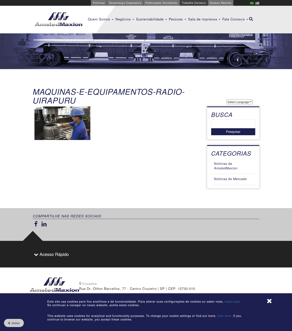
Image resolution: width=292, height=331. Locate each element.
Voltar (15, 323)
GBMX (58, 19)
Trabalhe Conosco (194, 3)
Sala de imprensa (203, 18)
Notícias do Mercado (230, 179)
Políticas (99, 3)
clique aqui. (232, 301)
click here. (224, 316)
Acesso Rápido (53, 254)
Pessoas (176, 18)
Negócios (123, 18)
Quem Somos (99, 18)
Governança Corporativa (125, 3)
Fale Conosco (234, 18)
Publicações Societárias (161, 3)
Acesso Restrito (220, 3)
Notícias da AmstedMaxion (226, 165)
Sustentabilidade (150, 18)
